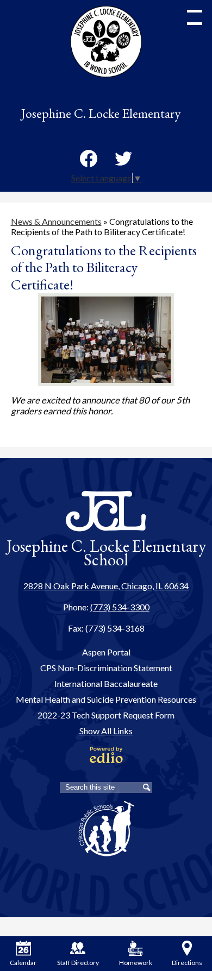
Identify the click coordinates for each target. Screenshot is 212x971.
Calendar (23, 963)
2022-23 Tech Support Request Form (106, 715)
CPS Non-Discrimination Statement (106, 668)
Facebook (89, 159)
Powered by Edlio (106, 755)
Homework (135, 963)
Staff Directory (77, 963)
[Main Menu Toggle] (195, 17)
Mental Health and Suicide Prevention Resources (106, 699)
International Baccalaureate (106, 683)
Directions (187, 963)
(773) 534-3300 (119, 607)
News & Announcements (56, 221)
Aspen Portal (106, 652)
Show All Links (106, 731)
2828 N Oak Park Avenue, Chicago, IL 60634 (106, 586)
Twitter (123, 159)
